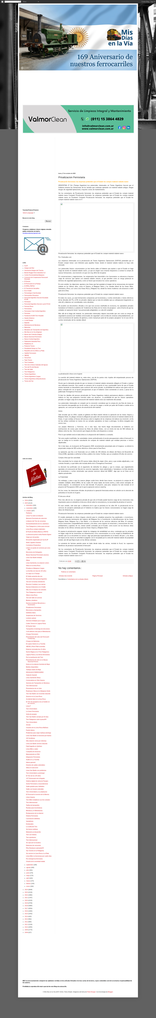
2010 (26, 927)
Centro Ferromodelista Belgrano (34, 275)
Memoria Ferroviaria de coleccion (36, 518)
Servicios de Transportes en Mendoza (38, 683)
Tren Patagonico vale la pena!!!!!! (36, 719)
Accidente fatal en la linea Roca (36, 699)
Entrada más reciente (65, 576)
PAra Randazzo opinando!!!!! (35, 848)
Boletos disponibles (32, 667)
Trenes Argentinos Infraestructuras (35, 379)
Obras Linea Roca (31, 595)
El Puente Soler (31, 626)
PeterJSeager (91, 992)
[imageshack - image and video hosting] (37, 255)
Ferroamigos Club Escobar (32, 293)
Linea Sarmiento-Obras (33, 677)
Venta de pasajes (31, 714)
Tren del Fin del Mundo (31, 367)
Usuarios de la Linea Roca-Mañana (37, 727)
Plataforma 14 (28, 344)
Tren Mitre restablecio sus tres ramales (38, 800)
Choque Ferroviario (32, 634)
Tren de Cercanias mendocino (35, 582)
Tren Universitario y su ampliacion (36, 792)
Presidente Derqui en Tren (32, 348)
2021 (26, 897)
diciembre (29, 505)
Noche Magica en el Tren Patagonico (37, 652)
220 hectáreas (30, 738)
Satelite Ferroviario (30, 353)
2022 (26, 895)
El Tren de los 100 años (33, 776)
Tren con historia (31, 834)
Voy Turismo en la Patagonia (35, 851)
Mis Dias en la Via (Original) (33, 332)
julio (27, 870)
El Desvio (27, 281)
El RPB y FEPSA (29, 286)
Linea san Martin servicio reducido (36, 743)
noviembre (29, 508)
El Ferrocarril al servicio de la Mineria (37, 794)
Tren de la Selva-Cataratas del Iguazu (36, 365)
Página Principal (97, 576)
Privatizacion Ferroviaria (33, 607)
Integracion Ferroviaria (33, 757)
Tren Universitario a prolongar (35, 773)
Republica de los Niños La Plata (34, 351)
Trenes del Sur (28, 381)
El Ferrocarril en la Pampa (32, 284)
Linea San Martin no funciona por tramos (38, 735)
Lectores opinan (31, 618)
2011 (26, 924)
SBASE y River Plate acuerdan (35, 646)
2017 (26, 908)
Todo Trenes (28, 360)
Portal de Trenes (29, 346)
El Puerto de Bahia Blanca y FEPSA (37, 532)
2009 (26, 930)
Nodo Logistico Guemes (33, 542)
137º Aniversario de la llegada (35, 778)
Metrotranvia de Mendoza (32, 325)
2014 (26, 916)
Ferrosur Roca (28, 306)
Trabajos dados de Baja (33, 669)
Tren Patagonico (29, 372)
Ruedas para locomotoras (34, 808)
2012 (26, 922)
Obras (28, 560)
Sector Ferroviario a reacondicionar (37, 784)
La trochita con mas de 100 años (36, 571)
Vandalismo (29, 821)
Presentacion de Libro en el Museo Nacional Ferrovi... (37, 660)
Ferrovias (27, 313)
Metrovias (27, 327)
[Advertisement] (78, 88)
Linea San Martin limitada (34, 557)
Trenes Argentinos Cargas (32, 376)
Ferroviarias (28, 309)
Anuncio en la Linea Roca (34, 696)
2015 (26, 913)
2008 (26, 932)
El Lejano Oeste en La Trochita (35, 644)
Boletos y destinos (31, 600)
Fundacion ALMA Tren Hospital (34, 316)
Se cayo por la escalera (33, 842)
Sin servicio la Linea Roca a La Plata (37, 853)
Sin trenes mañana (32, 829)
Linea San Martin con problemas (36, 770)
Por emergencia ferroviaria (34, 859)
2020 (26, 900)
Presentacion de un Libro (34, 688)
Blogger (110, 992)
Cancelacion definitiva (33, 818)
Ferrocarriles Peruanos (31, 295)
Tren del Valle (28, 369)
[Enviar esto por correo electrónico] (76, 561)
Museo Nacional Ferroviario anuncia (37, 555)
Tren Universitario (31, 709)
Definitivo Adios (31, 613)
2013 (26, 919)
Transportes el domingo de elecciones (38, 629)
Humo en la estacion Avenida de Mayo (38, 664)
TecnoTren (27, 358)
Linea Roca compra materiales (35, 529)
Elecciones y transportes (33, 610)
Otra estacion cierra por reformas (36, 741)
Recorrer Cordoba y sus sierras (35, 584)
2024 (26, 889)
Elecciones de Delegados (34, 552)
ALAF (26, 266)
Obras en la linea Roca (33, 565)
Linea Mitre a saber (32, 749)
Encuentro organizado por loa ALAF (37, 540)
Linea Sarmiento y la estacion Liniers (37, 563)
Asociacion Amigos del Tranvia (33, 270)
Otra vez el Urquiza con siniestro (36, 590)
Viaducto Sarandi (31, 675)
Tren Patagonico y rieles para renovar (37, 526)
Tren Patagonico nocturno (34, 592)
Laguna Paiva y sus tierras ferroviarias (38, 654)
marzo (28, 881)
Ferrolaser (27, 302)
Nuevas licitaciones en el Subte (36, 587)
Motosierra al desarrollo (33, 832)
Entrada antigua (128, 576)
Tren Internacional (31, 685)
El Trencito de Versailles (31, 288)
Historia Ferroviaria (32, 816)
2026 (26, 500)
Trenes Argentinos (30, 374)
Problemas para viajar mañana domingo (38, 733)
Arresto (28, 725)
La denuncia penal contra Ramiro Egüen (38, 534)
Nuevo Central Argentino (32, 339)
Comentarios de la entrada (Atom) (77, 579)
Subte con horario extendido (35, 789)
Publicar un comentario (68, 572)
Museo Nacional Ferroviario (33, 337)
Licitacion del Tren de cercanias (36, 521)
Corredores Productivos (33, 545)
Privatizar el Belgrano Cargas (35, 568)
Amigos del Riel (29, 268)
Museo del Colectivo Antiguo (33, 334)
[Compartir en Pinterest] (85, 561)
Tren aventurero (31, 837)
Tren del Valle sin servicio (34, 598)
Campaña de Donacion (33, 751)
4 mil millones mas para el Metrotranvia (38, 631)
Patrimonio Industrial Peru (32, 341)
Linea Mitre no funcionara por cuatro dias (39, 856)
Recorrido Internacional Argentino (36, 579)
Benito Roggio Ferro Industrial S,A (34, 273)
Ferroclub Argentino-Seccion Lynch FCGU (37, 304)
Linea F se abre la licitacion (34, 516)
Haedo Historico (29, 318)
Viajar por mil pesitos (32, 537)
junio (28, 873)
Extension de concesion (33, 845)
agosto (28, 867)
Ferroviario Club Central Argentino (35, 311)
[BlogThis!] (78, 561)
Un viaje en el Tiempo (33, 573)
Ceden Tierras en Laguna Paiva (36, 623)
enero (28, 886)
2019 (26, 903)
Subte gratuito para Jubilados (35, 786)
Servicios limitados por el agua (35, 621)
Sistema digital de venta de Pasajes (37, 781)
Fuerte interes (30, 730)
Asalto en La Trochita (32, 759)
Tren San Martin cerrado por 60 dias (37, 717)
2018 (26, 905)
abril (27, 878)
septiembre (30, 865)
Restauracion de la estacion (34, 813)
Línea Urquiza (30, 797)
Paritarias (29, 513)
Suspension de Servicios (33, 615)
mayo (28, 875)
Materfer (26, 323)
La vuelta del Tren (31, 826)
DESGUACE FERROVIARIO (35, 672)
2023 (26, 892)
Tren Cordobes (29, 362)
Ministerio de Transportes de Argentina (36, 330)
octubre (28, 511)
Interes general (30, 762)
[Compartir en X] (80, 561)
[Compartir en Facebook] (82, 561)
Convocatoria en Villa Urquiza (35, 680)
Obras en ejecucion (32, 767)
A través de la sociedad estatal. (35, 861)
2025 (26, 503)
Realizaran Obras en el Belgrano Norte (38, 691)
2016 (26, 911)
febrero (28, 883)
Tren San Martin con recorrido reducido (38, 694)
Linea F (28, 706)
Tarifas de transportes (32, 805)
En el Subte (28, 291)
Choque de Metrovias (32, 641)
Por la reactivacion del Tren (34, 657)
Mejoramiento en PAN (33, 754)
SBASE (26, 355)
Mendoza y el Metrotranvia (34, 810)
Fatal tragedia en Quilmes (34, 746)
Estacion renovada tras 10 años (36, 649)
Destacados (29, 824)
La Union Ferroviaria (32, 711)
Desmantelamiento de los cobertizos (37, 524)
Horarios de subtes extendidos (35, 765)
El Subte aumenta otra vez (34, 576)
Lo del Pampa (28, 320)
